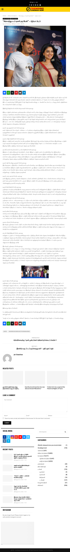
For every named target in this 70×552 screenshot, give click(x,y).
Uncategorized (42, 448)
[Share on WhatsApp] (8, 93)
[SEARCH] (65, 432)
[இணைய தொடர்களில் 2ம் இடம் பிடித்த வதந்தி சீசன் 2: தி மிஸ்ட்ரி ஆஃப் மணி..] (8, 499)
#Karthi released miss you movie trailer (50, 445)
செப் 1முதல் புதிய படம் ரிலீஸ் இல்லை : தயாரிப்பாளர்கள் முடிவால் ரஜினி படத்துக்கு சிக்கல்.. (23, 456)
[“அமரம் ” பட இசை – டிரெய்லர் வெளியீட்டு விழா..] (8, 478)
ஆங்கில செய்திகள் (45, 458)
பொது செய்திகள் (42, 482)
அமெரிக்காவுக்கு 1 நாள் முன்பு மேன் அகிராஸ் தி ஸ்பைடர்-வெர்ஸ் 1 (35, 340)
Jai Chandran (7, 24)
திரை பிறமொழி (42, 466)
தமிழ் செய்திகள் (14, 18)
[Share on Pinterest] (16, 93)
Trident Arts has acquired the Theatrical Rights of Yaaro (56, 388)
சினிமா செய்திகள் (6, 18)
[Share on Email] (20, 93)
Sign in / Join (34, 2)
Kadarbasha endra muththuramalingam (19, 331)
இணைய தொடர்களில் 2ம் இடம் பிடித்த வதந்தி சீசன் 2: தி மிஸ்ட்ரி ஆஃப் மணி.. (22, 498)
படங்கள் (40, 469)
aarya (5, 331)
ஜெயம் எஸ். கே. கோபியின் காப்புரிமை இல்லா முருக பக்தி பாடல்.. (21, 488)
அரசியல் (40, 450)
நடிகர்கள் (42, 472)
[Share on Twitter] (12, 93)
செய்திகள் (40, 456)
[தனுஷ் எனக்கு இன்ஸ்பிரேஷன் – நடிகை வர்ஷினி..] (8, 468)
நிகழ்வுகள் (42, 477)
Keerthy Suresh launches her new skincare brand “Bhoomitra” (35, 388)
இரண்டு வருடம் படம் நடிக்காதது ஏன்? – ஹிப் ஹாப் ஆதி (35, 348)
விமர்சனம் (40, 485)
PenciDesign (56, 550)
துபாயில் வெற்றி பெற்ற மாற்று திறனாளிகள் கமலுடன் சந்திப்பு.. (11, 388)
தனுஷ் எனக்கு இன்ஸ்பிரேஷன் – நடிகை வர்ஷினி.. (22, 466)
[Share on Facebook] (4, 93)
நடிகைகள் (42, 474)
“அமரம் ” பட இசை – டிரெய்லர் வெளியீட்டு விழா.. (21, 477)
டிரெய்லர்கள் (41, 464)
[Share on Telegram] (24, 93)
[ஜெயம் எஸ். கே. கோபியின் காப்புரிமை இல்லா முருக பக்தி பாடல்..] (8, 488)
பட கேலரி (42, 480)
